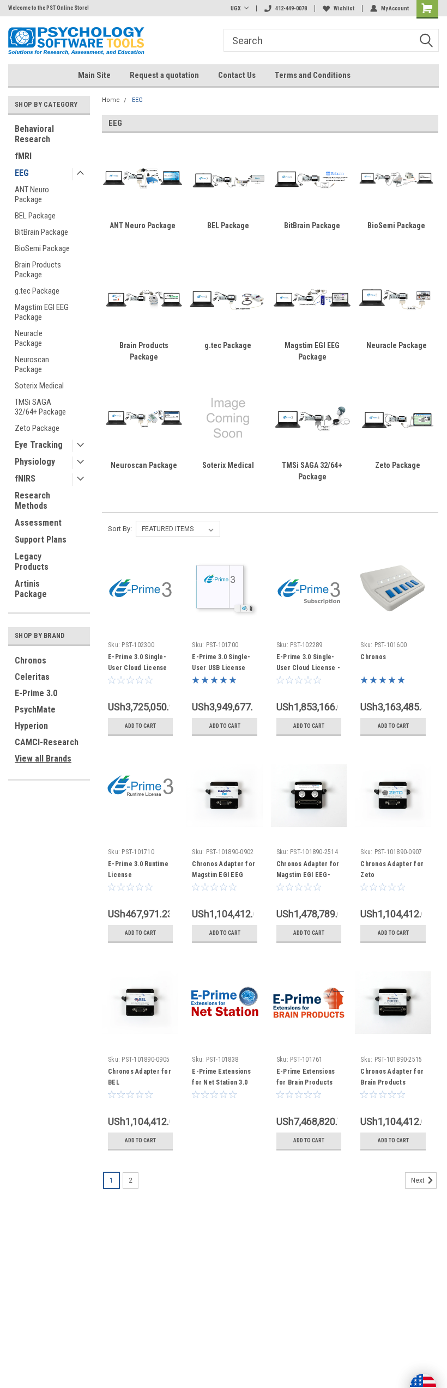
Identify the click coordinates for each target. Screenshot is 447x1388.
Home (111, 100)
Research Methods (32, 500)
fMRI (23, 156)
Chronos (30, 660)
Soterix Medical (39, 386)
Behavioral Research (34, 134)
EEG (22, 173)
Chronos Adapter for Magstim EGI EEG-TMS (308, 875)
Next (418, 1180)
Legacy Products (32, 561)
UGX (236, 8)
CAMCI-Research (46, 742)
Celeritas (32, 677)
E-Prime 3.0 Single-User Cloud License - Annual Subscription (308, 668)
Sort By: (120, 529)
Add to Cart (140, 726)
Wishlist (344, 8)
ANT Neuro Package (32, 194)
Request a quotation (164, 75)
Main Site (94, 75)
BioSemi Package (42, 248)
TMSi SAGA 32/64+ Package (40, 407)
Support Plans (41, 539)
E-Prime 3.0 (36, 693)
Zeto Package (37, 428)
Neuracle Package (29, 338)
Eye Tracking (39, 445)
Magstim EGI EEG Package (42, 312)
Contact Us (237, 75)
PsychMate (35, 709)
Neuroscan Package (32, 364)
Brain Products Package (38, 269)
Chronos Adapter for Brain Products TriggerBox (392, 1082)
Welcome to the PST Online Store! (48, 8)
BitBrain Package (41, 232)
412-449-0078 (291, 8)
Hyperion (31, 726)
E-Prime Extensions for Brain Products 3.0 (305, 1082)
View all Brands (43, 758)
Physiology (35, 461)
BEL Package (35, 216)
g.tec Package (37, 291)
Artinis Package (31, 589)
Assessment (38, 523)
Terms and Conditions (313, 75)
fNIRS (25, 478)
